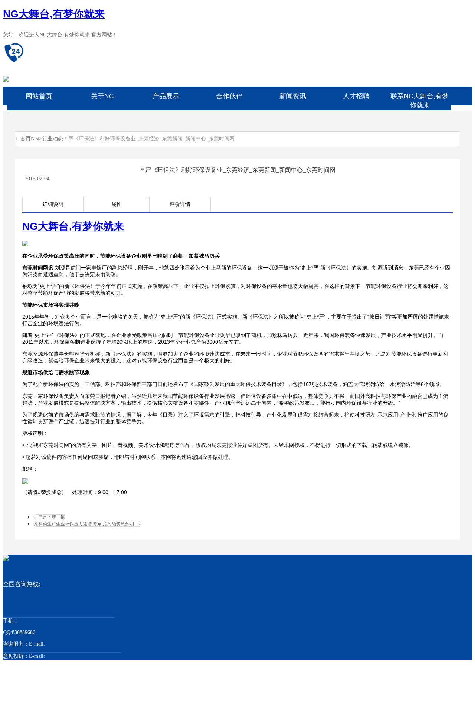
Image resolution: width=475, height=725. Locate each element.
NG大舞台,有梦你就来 (54, 14)
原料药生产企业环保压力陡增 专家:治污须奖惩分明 (87, 523)
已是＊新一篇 (49, 517)
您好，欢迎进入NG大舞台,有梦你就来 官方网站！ (60, 34)
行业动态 (52, 138)
